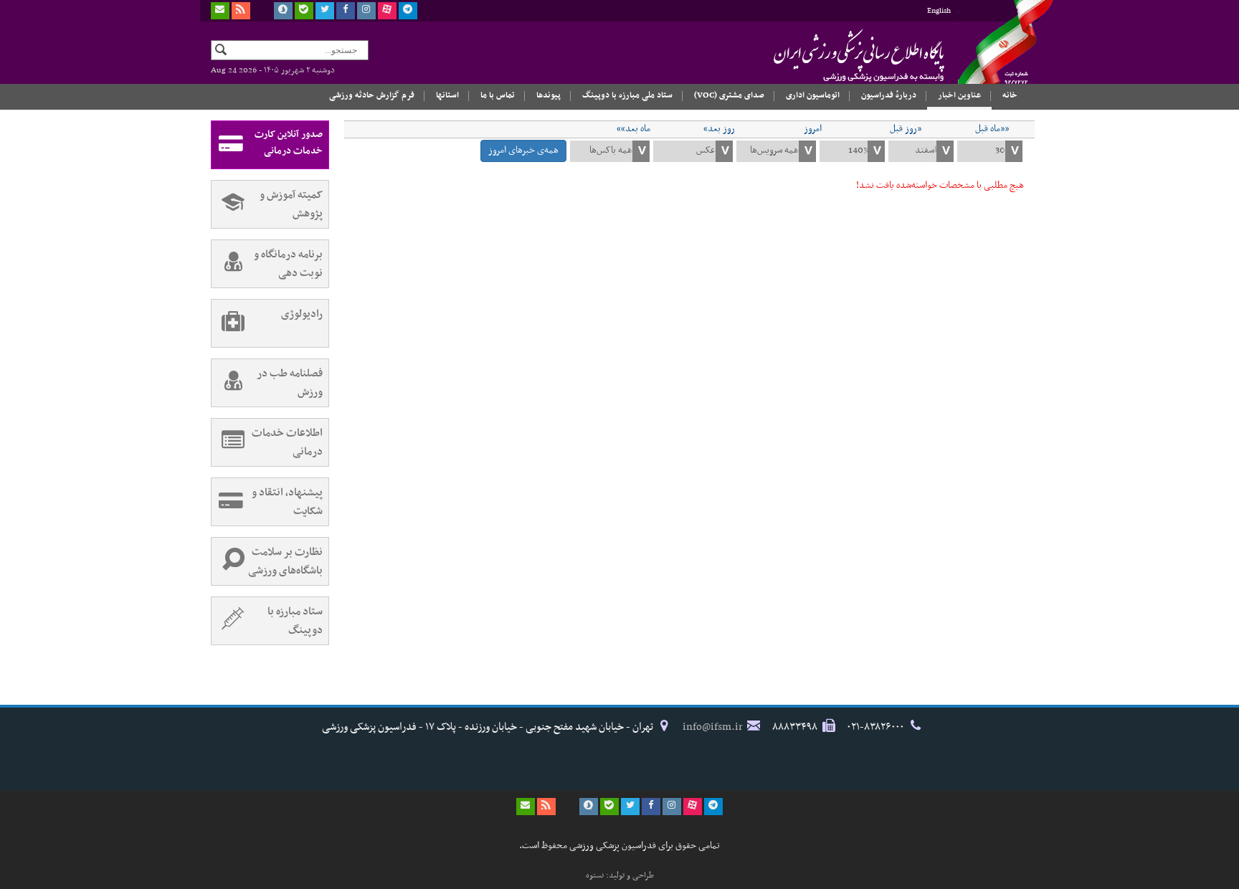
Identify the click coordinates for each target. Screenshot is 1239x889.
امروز (813, 129)
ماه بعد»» (633, 129)
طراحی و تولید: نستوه (620, 875)
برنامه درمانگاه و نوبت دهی (288, 263)
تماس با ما (497, 95)
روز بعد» (719, 129)
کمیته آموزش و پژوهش (291, 204)
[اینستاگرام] (366, 10)
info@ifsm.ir (713, 727)
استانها (447, 95)
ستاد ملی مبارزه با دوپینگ (627, 95)
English (939, 11)
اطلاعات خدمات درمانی (287, 442)
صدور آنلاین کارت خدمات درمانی (289, 142)
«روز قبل (905, 129)
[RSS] (241, 10)
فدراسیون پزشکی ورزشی (831, 55)
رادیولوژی (302, 314)
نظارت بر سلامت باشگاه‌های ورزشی (285, 561)
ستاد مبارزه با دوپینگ (295, 621)
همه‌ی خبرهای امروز (523, 150)
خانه (1009, 95)
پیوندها (548, 95)
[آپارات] (387, 10)
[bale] (304, 10)
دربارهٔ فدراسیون (888, 95)
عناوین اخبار (959, 95)
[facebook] (345, 10)
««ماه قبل (992, 129)
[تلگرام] (408, 10)
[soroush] (283, 10)
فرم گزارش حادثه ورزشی (371, 95)
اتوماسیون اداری (813, 95)
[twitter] (324, 10)
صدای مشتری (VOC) (729, 95)
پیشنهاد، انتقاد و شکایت (287, 501)
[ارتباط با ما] (220, 10)
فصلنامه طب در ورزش (290, 382)
